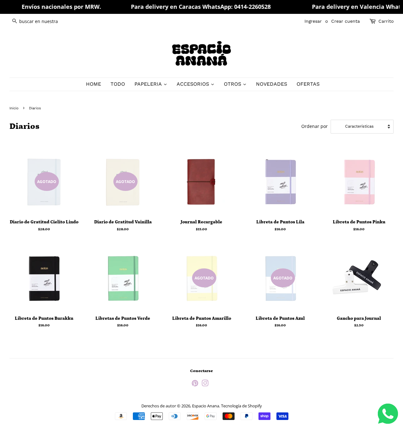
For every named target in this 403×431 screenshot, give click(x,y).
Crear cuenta (345, 21)
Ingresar (313, 21)
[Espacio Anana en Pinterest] (194, 384)
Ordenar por (314, 126)
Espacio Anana (205, 406)
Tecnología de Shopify (241, 406)
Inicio (14, 108)
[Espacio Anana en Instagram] (205, 384)
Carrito (386, 21)
